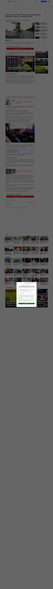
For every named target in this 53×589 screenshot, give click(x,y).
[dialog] (26, 294)
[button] (26, 293)
